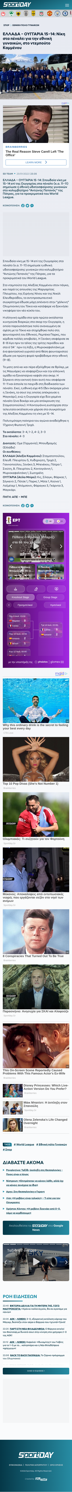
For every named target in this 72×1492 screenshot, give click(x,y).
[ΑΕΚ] (19, 13)
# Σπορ (7, 1149)
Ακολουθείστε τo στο (36, 1228)
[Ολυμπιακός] (3, 13)
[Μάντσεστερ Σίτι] (57, 13)
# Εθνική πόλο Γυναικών (51, 1144)
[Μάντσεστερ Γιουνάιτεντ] (50, 13)
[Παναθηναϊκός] (11, 13)
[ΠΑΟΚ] (27, 13)
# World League (24, 1144)
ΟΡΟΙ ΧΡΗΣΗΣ (56, 1465)
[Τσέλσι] (65, 13)
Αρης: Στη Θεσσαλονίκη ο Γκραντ (25, 1191)
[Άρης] (34, 13)
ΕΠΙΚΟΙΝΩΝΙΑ (15, 1465)
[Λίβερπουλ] (42, 13)
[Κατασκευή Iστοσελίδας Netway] (41, 1479)
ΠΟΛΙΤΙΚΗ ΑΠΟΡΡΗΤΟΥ (36, 1465)
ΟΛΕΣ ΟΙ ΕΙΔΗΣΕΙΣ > (36, 1371)
